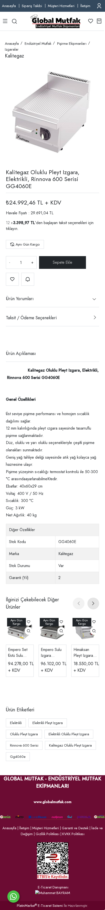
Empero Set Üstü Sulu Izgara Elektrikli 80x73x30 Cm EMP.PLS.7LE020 (20, 653)
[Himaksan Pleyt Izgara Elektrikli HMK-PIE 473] (85, 631)
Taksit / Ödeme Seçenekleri (31, 318)
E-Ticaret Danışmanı (53, 887)
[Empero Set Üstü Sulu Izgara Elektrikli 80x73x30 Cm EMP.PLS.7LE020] (20, 631)
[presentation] (78, 603)
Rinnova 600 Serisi (24, 745)
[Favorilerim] (91, 21)
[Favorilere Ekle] (12, 279)
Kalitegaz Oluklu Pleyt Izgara (70, 745)
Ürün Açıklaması (21, 353)
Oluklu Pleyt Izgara (24, 734)
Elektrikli (16, 723)
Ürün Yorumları (20, 299)
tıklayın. (12, 228)
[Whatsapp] (13, 896)
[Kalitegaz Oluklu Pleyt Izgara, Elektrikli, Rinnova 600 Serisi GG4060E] (52, 112)
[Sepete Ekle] (62, 262)
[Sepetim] (99, 21)
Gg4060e (18, 756)
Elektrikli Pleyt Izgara (47, 723)
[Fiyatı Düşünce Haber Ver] (27, 279)
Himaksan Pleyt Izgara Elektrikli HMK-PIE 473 (85, 653)
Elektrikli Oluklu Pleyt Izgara (69, 734)
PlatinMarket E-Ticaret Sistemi (40, 905)
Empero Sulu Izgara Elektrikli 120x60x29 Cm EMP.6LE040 (52, 653)
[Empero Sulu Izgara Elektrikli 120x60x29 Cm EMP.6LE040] (52, 631)
